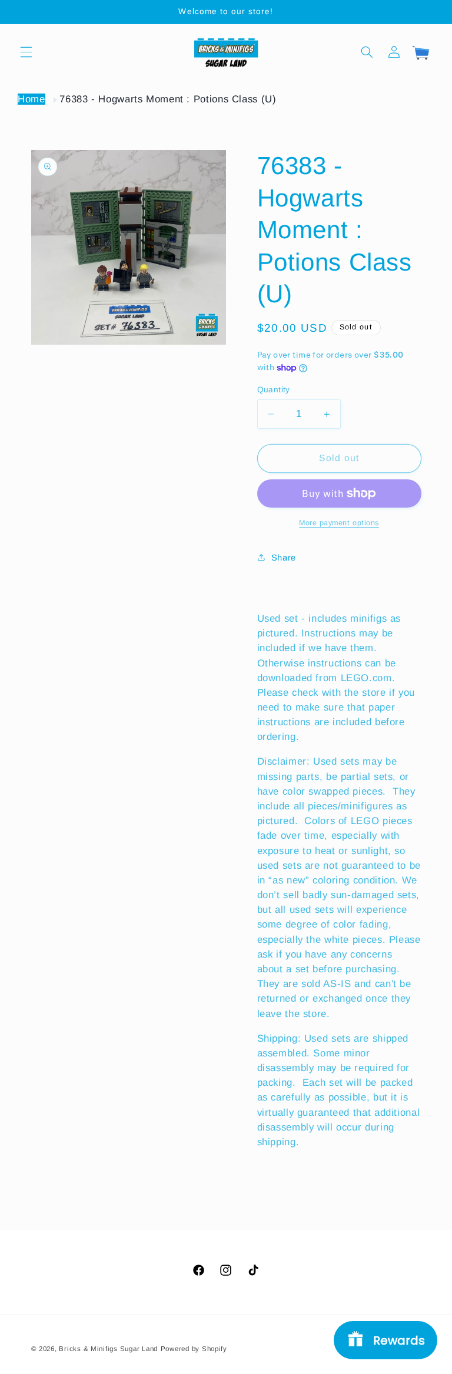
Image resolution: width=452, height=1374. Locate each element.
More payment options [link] (339, 523)
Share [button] (283, 557)
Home (31, 99)
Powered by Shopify (194, 1348)
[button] (25, 51)
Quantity (273, 389)
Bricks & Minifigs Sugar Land (108, 1348)
